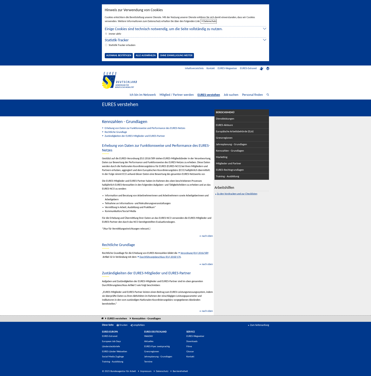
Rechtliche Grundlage (116, 132)
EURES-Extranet (248, 68)
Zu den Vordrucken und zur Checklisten (237, 194)
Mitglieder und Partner (228, 163)
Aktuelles (148, 341)
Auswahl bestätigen (118, 55)
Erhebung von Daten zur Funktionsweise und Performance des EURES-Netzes (145, 128)
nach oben (207, 236)
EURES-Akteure (224, 125)
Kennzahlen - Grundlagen (230, 151)
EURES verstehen (209, 94)
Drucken (123, 325)
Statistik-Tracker (117, 40)
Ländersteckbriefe (111, 346)
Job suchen (231, 94)
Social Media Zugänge (113, 356)
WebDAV (148, 336)
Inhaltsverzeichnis (194, 68)
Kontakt (211, 68)
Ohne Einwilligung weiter (176, 55)
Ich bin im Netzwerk (143, 94)
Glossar (190, 351)
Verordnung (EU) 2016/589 (194, 253)
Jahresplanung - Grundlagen (231, 144)
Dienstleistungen (225, 119)
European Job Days (111, 341)
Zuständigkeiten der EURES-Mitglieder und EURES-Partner (135, 136)
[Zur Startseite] (119, 80)
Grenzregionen (224, 138)
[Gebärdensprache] (261, 68)
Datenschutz (209, 21)
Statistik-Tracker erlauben (122, 45)
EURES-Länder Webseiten (114, 351)
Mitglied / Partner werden (177, 94)
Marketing (221, 157)
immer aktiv (115, 34)
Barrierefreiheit (180, 371)
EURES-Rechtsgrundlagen (230, 170)
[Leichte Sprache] (268, 68)
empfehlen (139, 325)
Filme (189, 346)
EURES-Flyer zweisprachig (157, 346)
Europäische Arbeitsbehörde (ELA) (235, 131)
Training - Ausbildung (227, 176)
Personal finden (252, 94)
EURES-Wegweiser (227, 68)
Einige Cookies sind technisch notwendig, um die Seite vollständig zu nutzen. (164, 29)
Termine (148, 361)
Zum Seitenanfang (259, 325)
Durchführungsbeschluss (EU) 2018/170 (160, 257)
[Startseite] (102, 318)
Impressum (146, 371)
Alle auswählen (146, 55)
